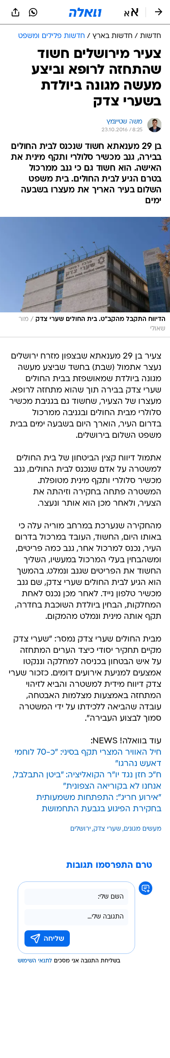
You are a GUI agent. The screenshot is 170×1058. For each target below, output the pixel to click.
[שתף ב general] (15, 12)
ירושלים (80, 829)
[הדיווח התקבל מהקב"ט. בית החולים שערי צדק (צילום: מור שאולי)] (85, 277)
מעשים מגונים (142, 829)
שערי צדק (107, 829)
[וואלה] (85, 12)
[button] (131, 12)
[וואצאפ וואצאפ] (33, 12)
